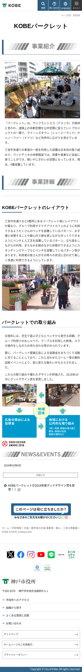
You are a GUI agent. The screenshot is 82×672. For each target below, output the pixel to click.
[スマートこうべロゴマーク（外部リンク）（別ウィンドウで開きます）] (71, 554)
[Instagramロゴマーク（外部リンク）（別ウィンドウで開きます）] (30, 554)
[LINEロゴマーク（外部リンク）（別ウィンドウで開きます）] (51, 554)
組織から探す (13, 607)
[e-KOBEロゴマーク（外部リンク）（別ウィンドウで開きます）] (37, 568)
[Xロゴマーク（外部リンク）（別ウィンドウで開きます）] (10, 554)
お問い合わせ (13, 623)
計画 (26, 528)
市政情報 (16, 528)
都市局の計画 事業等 (42, 528)
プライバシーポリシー (16, 654)
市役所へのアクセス (17, 600)
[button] (43, 5)
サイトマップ (11, 634)
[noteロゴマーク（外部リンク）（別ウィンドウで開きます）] (61, 554)
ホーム (5, 528)
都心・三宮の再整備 (66, 528)
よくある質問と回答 (17, 615)
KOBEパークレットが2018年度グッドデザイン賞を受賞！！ (41, 487)
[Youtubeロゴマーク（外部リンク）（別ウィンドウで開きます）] (41, 554)
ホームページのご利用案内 (18, 644)
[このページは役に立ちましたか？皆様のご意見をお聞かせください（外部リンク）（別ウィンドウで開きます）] (41, 506)
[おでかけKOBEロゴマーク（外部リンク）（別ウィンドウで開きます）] (47, 568)
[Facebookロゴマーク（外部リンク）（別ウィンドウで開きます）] (20, 554)
